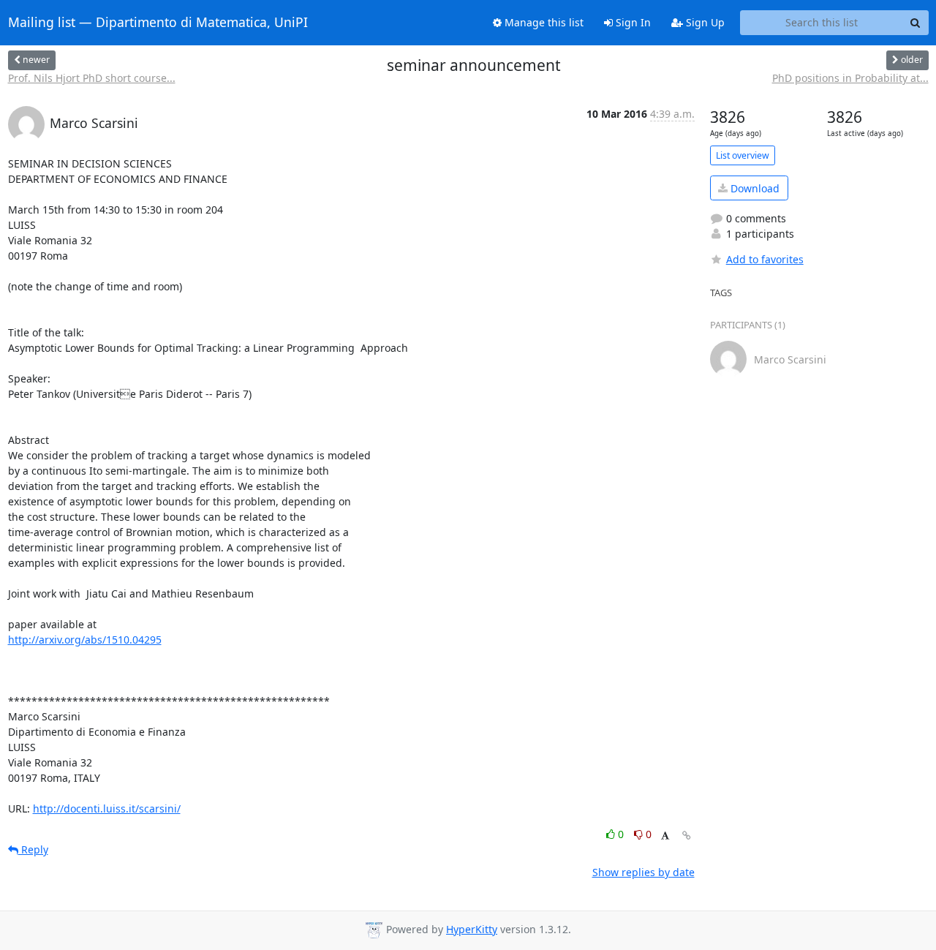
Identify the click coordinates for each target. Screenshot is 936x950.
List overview (742, 155)
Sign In (632, 22)
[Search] (915, 22)
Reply (33, 849)
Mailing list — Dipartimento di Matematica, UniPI (158, 22)
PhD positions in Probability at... (850, 78)
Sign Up (704, 22)
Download (754, 188)
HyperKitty (471, 929)
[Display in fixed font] (665, 836)
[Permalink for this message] (687, 835)
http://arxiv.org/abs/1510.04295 (85, 639)
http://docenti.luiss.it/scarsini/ (107, 808)
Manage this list (543, 22)
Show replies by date (643, 872)
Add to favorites (765, 259)
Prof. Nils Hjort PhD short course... (92, 78)
